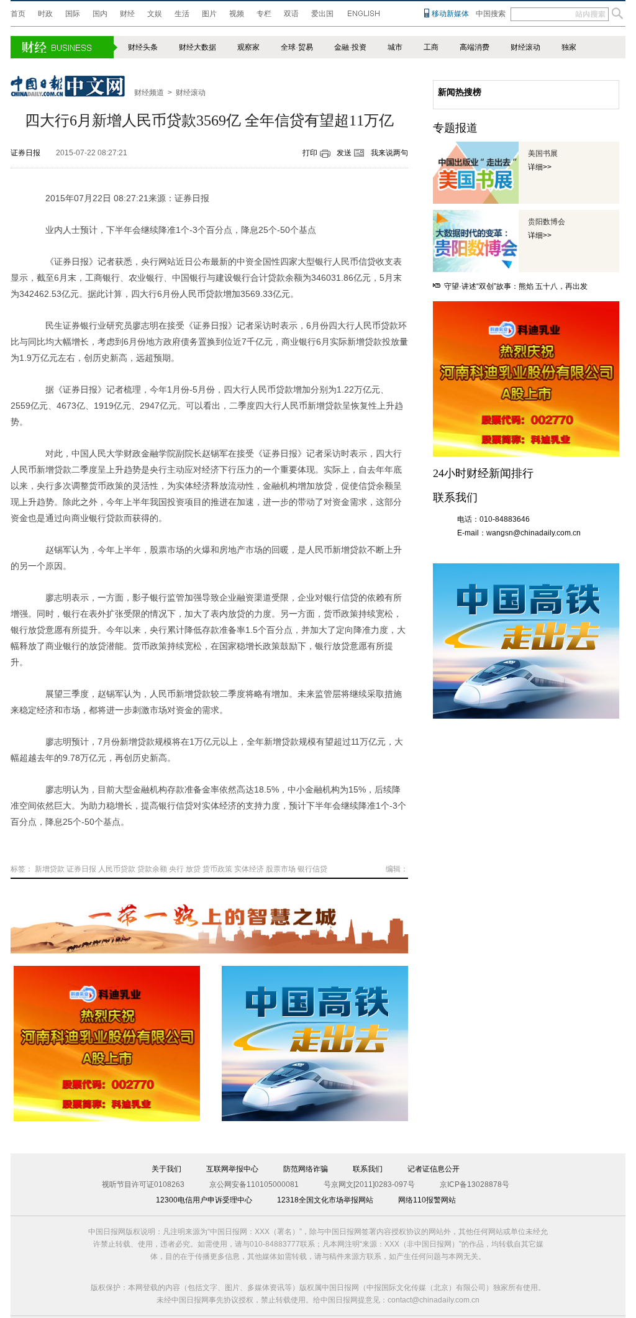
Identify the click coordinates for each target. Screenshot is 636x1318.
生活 (182, 13)
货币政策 (217, 869)
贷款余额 (152, 869)
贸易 (305, 47)
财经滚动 (525, 47)
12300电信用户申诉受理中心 (204, 1200)
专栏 (264, 13)
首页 (18, 13)
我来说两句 (389, 152)
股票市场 (281, 869)
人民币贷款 (116, 869)
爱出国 (322, 13)
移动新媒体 (450, 13)
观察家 (248, 47)
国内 (100, 13)
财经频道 (149, 92)
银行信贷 (312, 869)
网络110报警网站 (427, 1200)
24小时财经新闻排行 (483, 473)
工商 (431, 47)
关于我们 (166, 1169)
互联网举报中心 (232, 1169)
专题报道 (455, 128)
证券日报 (25, 152)
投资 (359, 47)
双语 (291, 13)
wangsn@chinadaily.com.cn (533, 533)
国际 (72, 13)
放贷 (193, 869)
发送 (344, 152)
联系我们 (368, 1169)
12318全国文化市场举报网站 (325, 1200)
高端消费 (474, 47)
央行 (176, 869)
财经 (127, 13)
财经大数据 (197, 47)
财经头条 (143, 47)
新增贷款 (50, 869)
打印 (309, 152)
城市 (395, 47)
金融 (341, 47)
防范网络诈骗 (305, 1169)
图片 (209, 13)
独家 (568, 47)
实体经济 (249, 869)
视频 (236, 13)
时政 (45, 13)
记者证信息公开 (433, 1169)
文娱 (154, 13)
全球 (288, 47)
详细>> (540, 167)
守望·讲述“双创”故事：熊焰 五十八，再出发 (516, 286)
